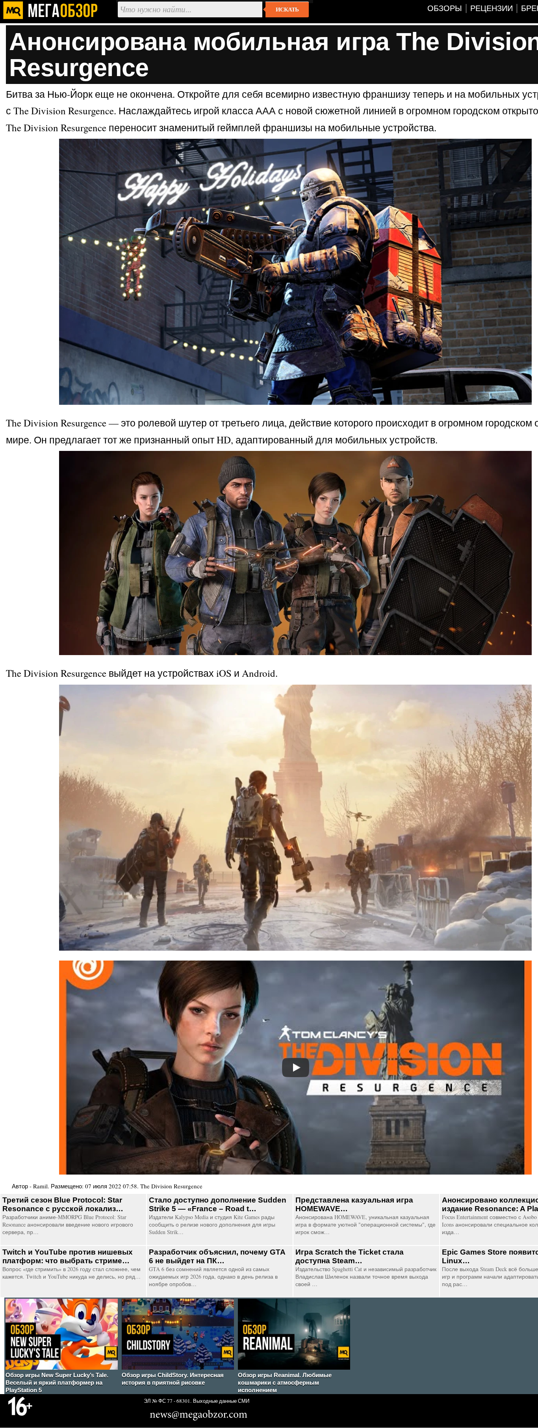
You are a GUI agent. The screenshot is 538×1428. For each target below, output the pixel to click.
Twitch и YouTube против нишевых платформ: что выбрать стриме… (67, 1256)
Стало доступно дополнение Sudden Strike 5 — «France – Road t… (217, 1204)
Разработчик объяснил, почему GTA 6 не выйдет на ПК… (217, 1256)
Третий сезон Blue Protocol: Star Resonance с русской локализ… (62, 1204)
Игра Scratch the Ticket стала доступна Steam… (349, 1256)
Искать (287, 9)
